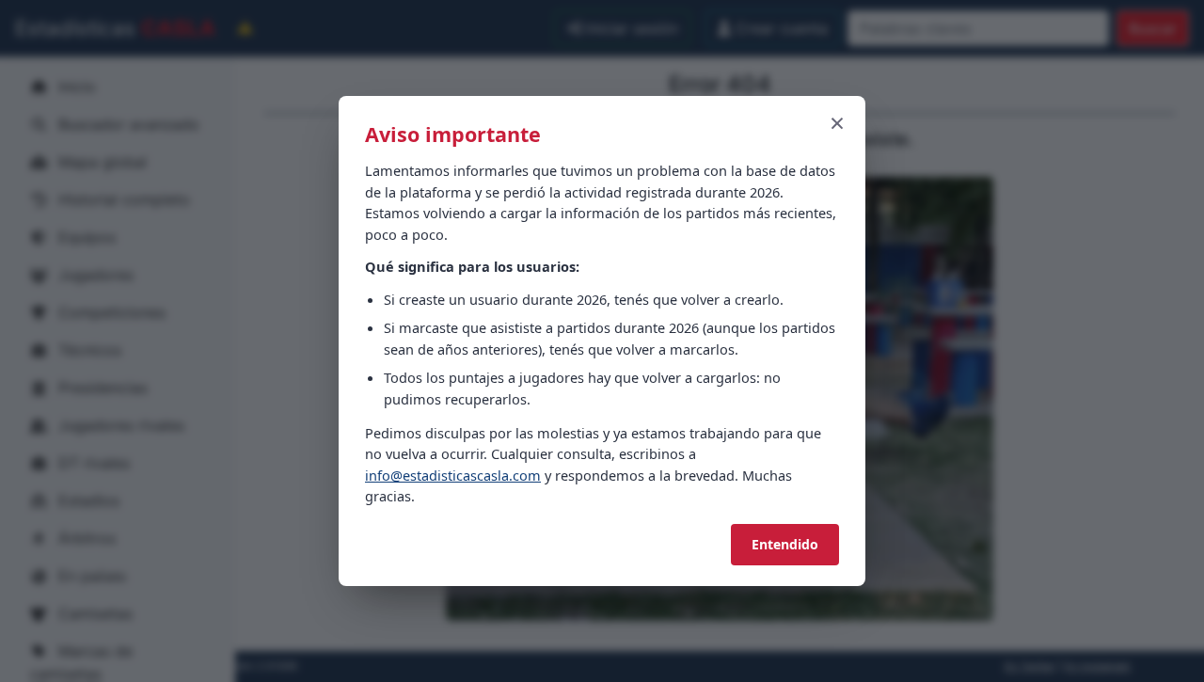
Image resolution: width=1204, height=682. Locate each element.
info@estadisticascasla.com (453, 475)
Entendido (785, 544)
